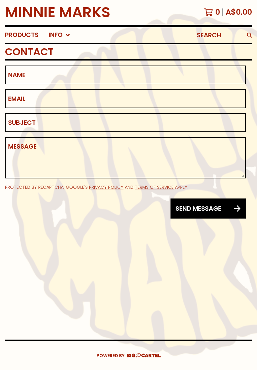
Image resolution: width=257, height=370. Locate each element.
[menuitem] (22, 35)
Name (16, 75)
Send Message (198, 208)
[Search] (249, 35)
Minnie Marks (57, 12)
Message (22, 146)
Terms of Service (154, 187)
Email (16, 99)
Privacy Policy (106, 187)
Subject (22, 122)
